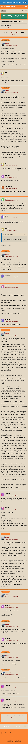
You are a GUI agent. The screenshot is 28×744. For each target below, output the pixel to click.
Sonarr (25, 58)
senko (7, 286)
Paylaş (7, 726)
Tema (3, 738)
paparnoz (8, 199)
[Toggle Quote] (3, 234)
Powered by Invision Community (14, 741)
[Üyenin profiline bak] (2, 44)
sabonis (7, 175)
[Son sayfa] (26, 32)
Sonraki (21, 32)
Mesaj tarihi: (11, 45)
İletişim (18, 738)
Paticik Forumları (8, 6)
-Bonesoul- (8, 186)
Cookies (24, 738)
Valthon (7, 493)
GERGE (9, 25)
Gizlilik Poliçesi (11, 738)
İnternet (12, 27)
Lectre (7, 72)
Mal (6, 216)
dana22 (7, 275)
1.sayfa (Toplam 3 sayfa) (14, 33)
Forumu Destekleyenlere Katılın (12, 2)
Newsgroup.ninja (15, 576)
